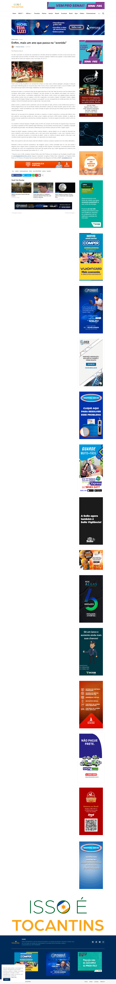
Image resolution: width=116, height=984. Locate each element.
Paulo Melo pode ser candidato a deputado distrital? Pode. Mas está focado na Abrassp (42, 196)
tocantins (49, 171)
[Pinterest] (36, 175)
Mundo (57, 13)
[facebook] (92, 942)
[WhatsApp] (33, 175)
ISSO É (20, 13)
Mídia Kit (102, 981)
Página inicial (14, 39)
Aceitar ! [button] (7, 979)
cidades (21, 39)
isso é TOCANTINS (37, 171)
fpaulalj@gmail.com (67, 158)
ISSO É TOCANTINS (26, 981)
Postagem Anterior (17, 213)
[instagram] (103, 942)
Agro (76, 13)
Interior (51, 13)
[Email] (39, 175)
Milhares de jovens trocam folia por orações (20, 195)
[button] (99, 13)
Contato (96, 981)
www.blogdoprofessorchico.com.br (22, 156)
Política (82, 13)
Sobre (90, 981)
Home (14, 13)
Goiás (30, 171)
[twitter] (96, 942)
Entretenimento (90, 13)
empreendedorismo (24, 171)
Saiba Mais (14, 977)
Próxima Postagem (69, 213)
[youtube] (99, 942)
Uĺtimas (28, 13)
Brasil (71, 13)
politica (44, 171)
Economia (64, 13)
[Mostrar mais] (42, 175)
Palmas (44, 13)
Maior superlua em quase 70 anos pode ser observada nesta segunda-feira (64, 196)
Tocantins (37, 13)
